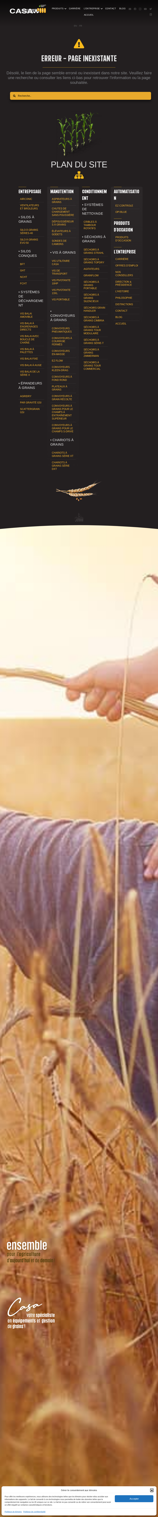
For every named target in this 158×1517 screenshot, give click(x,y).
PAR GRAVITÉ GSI (30, 402)
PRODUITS (58, 8)
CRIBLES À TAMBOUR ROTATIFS (90, 225)
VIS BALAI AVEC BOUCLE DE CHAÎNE (29, 339)
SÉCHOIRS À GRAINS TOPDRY (94, 261)
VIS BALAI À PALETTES (27, 351)
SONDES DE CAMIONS (59, 242)
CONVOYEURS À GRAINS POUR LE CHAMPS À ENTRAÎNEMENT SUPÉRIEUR (62, 412)
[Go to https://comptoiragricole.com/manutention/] (63, 191)
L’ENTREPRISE (92, 8)
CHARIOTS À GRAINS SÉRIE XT (62, 454)
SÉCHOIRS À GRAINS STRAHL (94, 251)
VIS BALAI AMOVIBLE (26, 315)
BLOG (122, 8)
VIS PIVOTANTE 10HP (61, 282)
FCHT (23, 283)
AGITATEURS (91, 269)
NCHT (23, 277)
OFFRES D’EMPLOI (126, 265)
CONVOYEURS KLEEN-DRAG (61, 369)
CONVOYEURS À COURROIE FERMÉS (62, 341)
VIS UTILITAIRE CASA (61, 262)
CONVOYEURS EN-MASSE (61, 353)
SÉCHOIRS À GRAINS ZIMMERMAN (91, 352)
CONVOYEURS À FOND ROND (62, 378)
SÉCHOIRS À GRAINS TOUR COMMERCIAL (92, 365)
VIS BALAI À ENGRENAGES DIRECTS (29, 326)
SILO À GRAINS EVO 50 (29, 241)
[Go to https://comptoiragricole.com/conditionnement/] (95, 195)
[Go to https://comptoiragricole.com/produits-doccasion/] (126, 226)
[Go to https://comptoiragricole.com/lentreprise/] (126, 251)
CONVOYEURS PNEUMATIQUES (62, 330)
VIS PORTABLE (61, 299)
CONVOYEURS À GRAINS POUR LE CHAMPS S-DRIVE (62, 428)
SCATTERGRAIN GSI (30, 411)
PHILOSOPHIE (123, 298)
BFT (22, 264)
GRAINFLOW (91, 275)
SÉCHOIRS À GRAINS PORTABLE (91, 285)
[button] (151, 1490)
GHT (22, 270)
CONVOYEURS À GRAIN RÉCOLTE (62, 398)
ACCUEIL (89, 15)
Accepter (134, 1498)
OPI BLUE (121, 212)
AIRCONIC (26, 199)
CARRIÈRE (75, 8)
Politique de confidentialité (34, 1512)
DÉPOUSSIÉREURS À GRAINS (63, 223)
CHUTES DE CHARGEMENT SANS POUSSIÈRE (63, 211)
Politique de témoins (13, 1512)
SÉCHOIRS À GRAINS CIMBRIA (94, 319)
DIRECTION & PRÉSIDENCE (123, 283)
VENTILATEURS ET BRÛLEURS (29, 207)
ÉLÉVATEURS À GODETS (61, 233)
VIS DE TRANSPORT (59, 272)
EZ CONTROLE (124, 205)
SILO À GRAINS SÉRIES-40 (29, 231)
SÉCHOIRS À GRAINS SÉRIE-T (94, 341)
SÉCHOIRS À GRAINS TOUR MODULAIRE (92, 330)
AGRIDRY (25, 396)
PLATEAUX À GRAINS (59, 388)
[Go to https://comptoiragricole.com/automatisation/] (126, 195)
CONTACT (110, 8)
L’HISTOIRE (122, 291)
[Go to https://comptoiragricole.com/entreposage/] (31, 191)
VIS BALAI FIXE (29, 358)
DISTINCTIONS (124, 304)
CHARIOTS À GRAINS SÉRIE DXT (61, 465)
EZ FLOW (57, 360)
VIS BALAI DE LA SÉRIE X (30, 373)
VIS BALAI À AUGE (31, 365)
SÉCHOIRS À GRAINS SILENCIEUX (91, 298)
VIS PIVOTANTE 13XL (61, 292)
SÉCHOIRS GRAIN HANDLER (94, 309)
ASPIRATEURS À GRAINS (62, 201)
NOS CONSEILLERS (124, 274)
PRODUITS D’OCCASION (123, 239)
